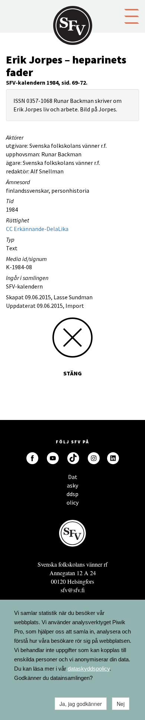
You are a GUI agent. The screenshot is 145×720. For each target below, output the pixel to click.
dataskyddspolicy (89, 668)
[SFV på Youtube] (53, 458)
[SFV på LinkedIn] (113, 458)
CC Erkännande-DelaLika (37, 228)
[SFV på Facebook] (32, 458)
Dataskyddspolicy (72, 479)
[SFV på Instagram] (94, 458)
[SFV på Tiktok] (73, 458)
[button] (131, 15)
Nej (121, 703)
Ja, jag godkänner (80, 703)
